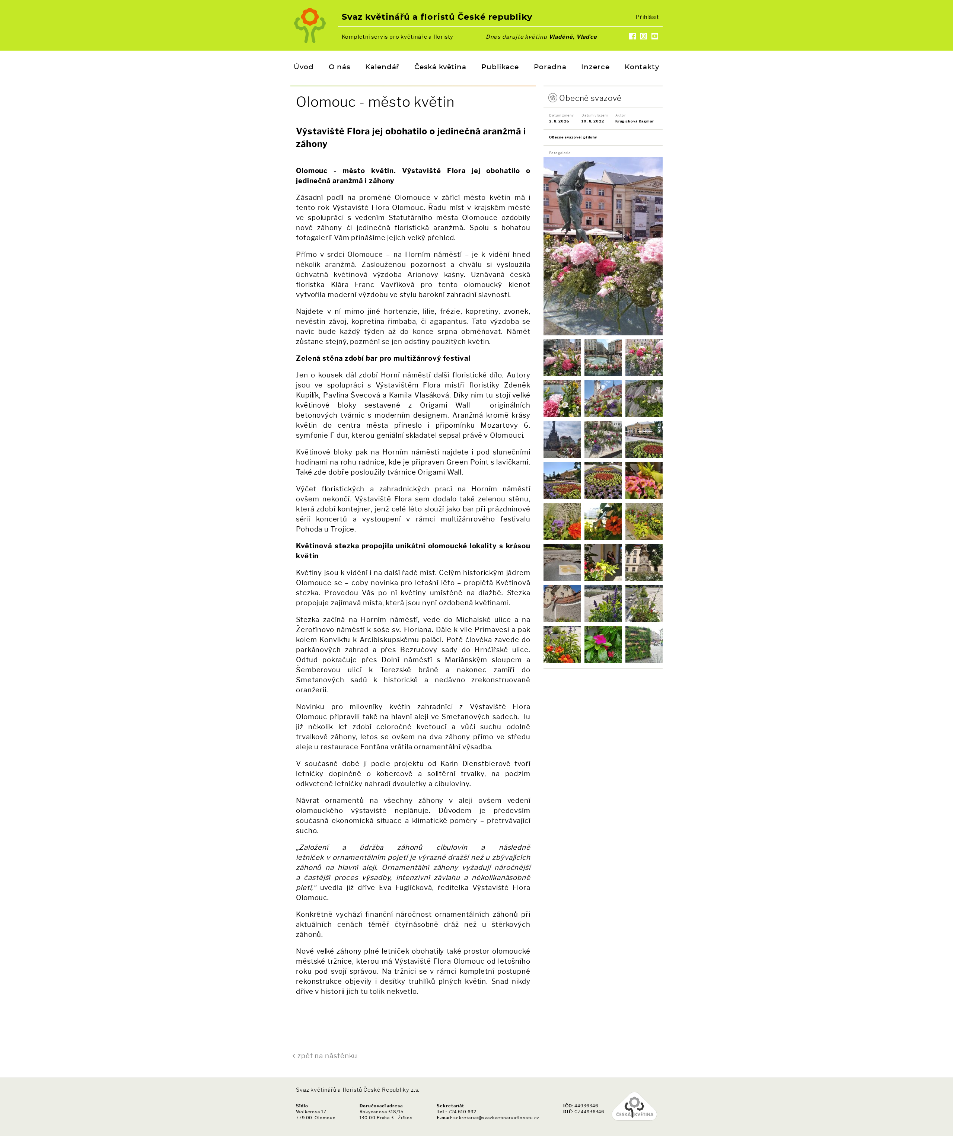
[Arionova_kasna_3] (603, 357)
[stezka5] (562, 562)
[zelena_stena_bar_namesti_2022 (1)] (644, 644)
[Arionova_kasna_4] (644, 357)
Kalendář (382, 67)
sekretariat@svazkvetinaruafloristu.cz (496, 1117)
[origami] (603, 398)
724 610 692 (462, 1111)
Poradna (550, 67)
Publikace (500, 67)
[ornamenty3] (603, 480)
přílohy (590, 137)
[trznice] (603, 603)
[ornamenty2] (562, 480)
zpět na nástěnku (327, 1056)
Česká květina (440, 67)
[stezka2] (562, 521)
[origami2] (644, 398)
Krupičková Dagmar (634, 121)
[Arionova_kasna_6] (562, 398)
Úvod (304, 67)
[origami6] (603, 439)
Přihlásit (647, 17)
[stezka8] (562, 603)
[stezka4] (644, 521)
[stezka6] (603, 562)
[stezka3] (603, 521)
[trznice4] (562, 644)
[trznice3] (644, 603)
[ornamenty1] (644, 439)
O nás (340, 67)
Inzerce (595, 67)
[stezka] (644, 480)
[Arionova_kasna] (562, 357)
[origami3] (562, 439)
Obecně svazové (590, 98)
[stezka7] (644, 562)
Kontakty (642, 67)
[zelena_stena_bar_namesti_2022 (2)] (603, 644)
